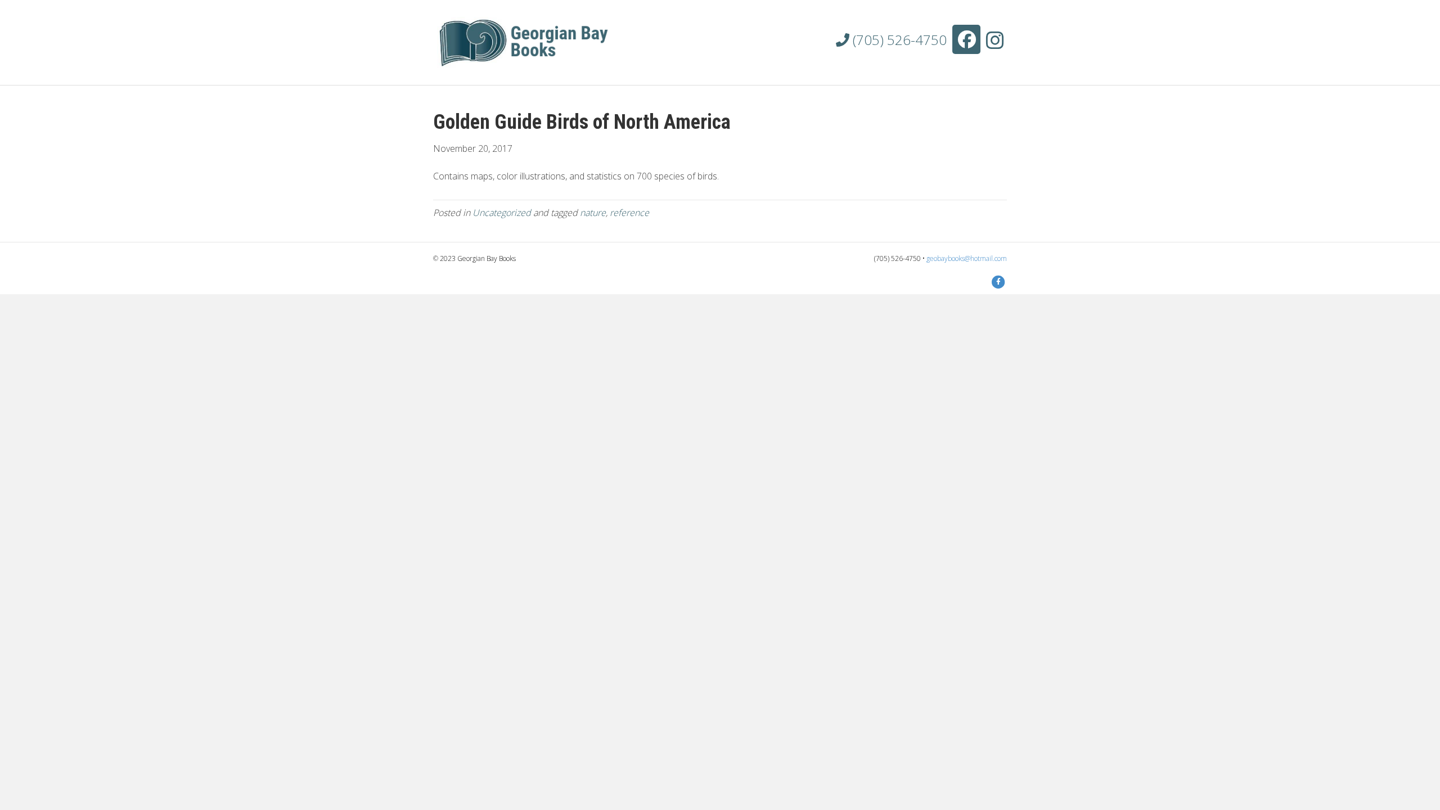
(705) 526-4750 (898, 39)
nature (593, 212)
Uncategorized (501, 212)
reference (629, 212)
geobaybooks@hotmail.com (966, 258)
